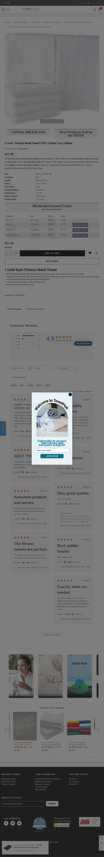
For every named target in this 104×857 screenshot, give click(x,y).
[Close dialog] (70, 394)
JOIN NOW (52, 456)
